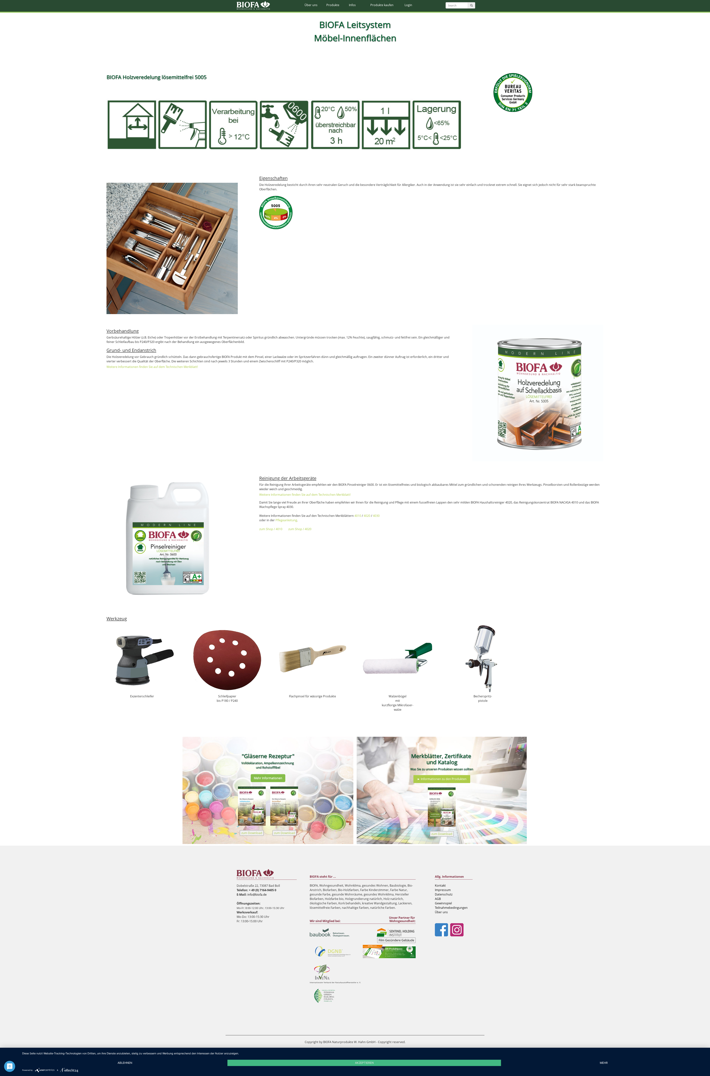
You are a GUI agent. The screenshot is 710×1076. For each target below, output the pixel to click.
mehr (604, 1063)
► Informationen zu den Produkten (441, 779)
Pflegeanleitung (286, 520)
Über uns (311, 5)
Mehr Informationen (268, 778)
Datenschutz (443, 894)
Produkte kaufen (381, 5)
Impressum (443, 890)
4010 (357, 516)
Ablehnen (125, 1063)
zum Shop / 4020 (299, 529)
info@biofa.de (257, 895)
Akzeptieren (364, 1063)
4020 (367, 516)
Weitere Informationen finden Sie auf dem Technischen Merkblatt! (152, 367)
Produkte (332, 5)
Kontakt (440, 885)
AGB (438, 899)
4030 (376, 516)
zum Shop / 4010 (270, 529)
